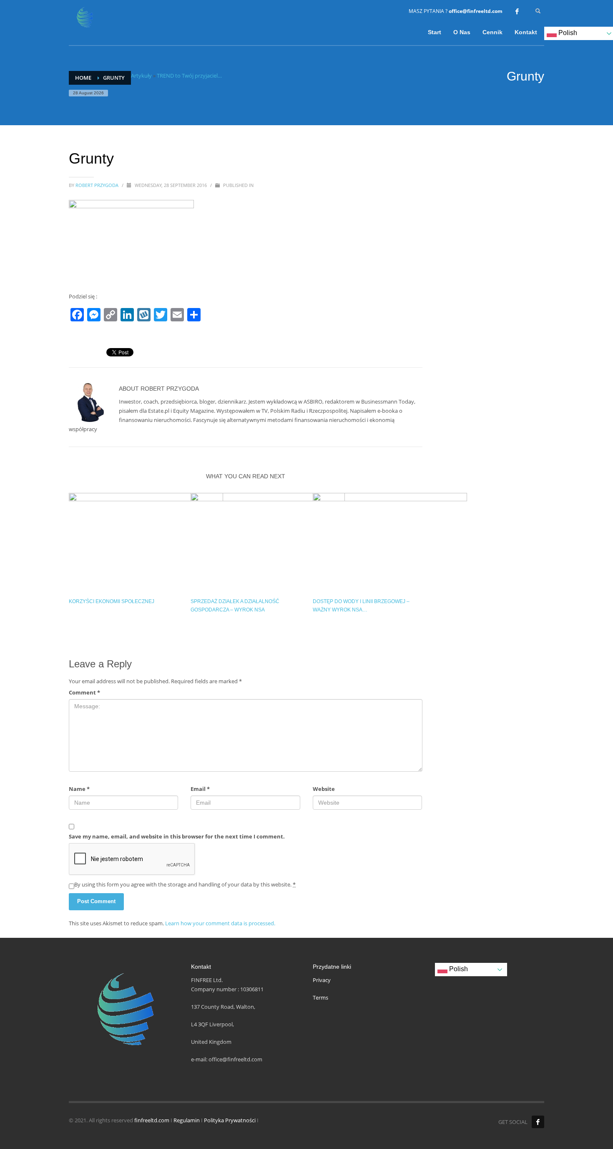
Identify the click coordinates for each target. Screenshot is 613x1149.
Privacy (322, 980)
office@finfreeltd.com (475, 11)
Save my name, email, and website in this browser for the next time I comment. (177, 836)
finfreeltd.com (151, 1120)
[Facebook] (517, 11)
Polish (457, 968)
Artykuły (141, 75)
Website (324, 789)
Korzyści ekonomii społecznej (111, 601)
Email (200, 789)
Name (79, 789)
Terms (320, 997)
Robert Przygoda (97, 185)
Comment (84, 692)
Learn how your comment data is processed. (220, 923)
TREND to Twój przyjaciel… (189, 75)
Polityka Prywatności (230, 1120)
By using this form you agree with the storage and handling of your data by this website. (185, 884)
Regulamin (186, 1120)
